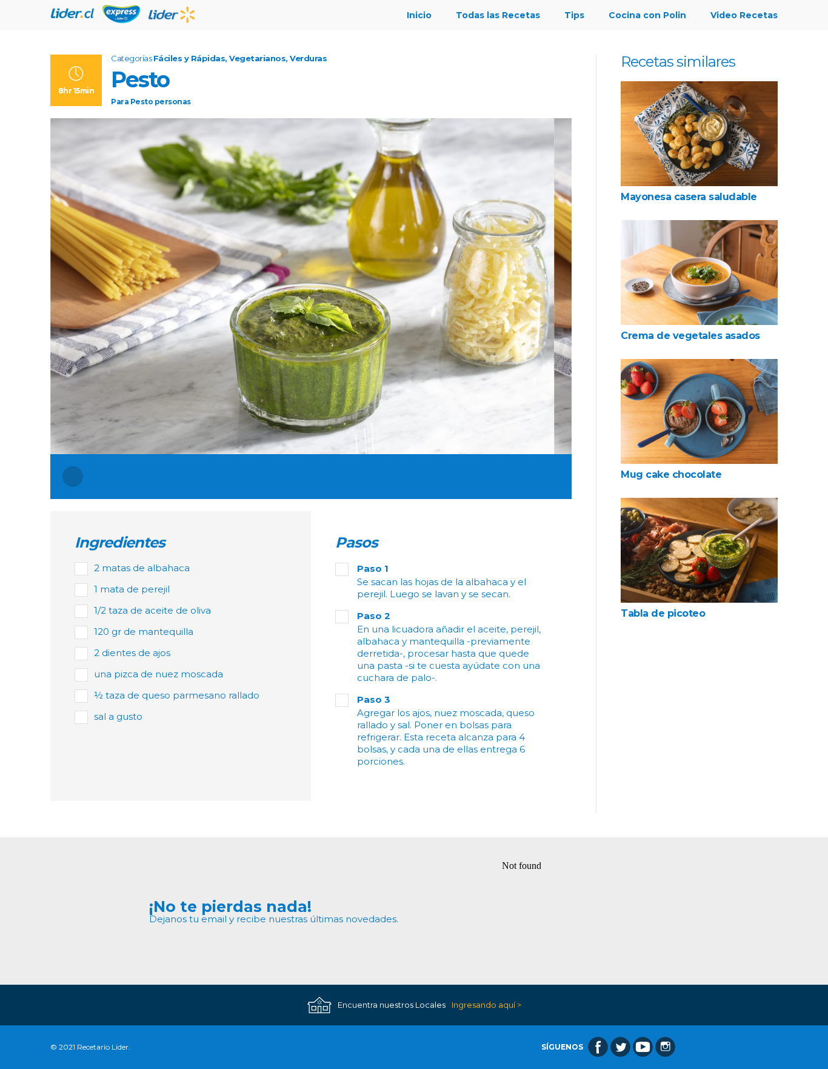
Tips (574, 15)
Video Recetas (744, 15)
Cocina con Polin (647, 15)
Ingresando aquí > (486, 1005)
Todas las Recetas (498, 15)
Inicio (419, 15)
